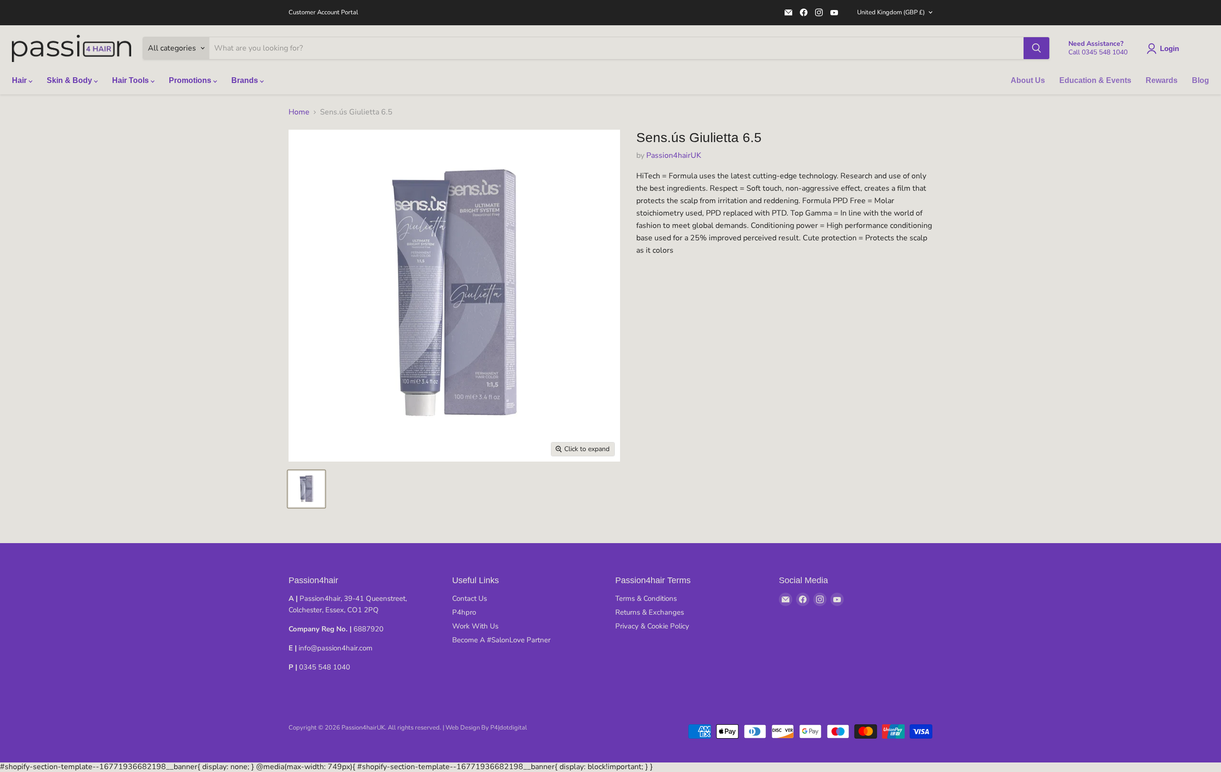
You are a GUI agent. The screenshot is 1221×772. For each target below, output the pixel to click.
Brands (245, 80)
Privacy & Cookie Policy (652, 626)
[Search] (1036, 48)
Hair (20, 80)
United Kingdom (891, 12)
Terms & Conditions (646, 598)
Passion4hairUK (673, 155)
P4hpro (464, 612)
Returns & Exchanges (649, 612)
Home (299, 112)
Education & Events (1095, 80)
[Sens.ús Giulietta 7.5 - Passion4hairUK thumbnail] (306, 489)
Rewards (1162, 80)
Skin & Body (70, 80)
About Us (1028, 80)
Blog (1200, 80)
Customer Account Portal (323, 12)
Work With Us (475, 626)
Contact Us (469, 598)
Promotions (191, 80)
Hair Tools (131, 80)
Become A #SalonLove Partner (501, 640)
